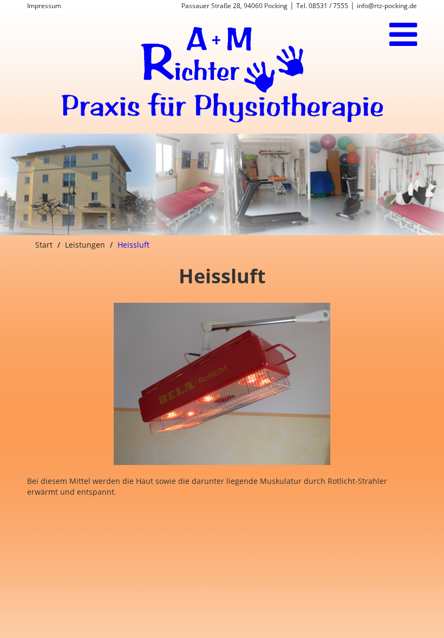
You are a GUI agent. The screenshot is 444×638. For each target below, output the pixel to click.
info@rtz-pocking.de (387, 5)
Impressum (44, 5)
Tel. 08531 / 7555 (322, 5)
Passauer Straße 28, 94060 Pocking (234, 5)
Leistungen (85, 245)
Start (44, 245)
